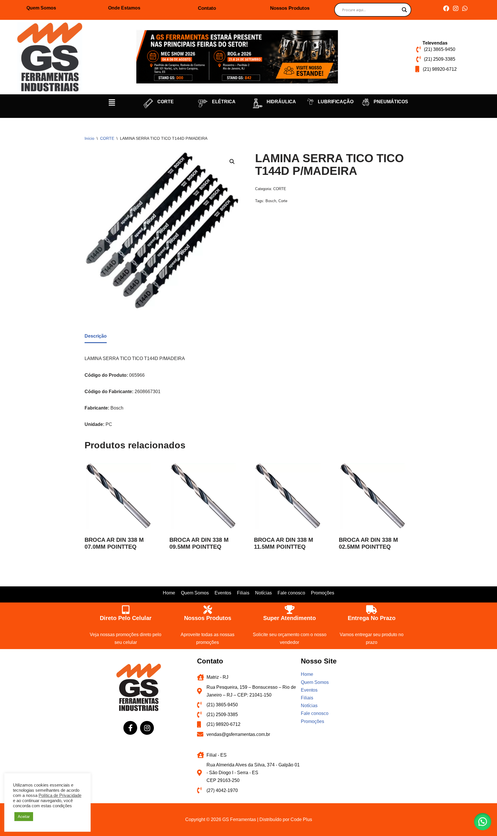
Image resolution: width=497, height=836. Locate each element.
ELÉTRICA (224, 101)
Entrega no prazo (371, 618)
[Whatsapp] (465, 8)
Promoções (322, 592)
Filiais (243, 592)
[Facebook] (446, 8)
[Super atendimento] (289, 609)
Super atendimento (289, 618)
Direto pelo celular (126, 618)
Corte (282, 201)
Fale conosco (291, 592)
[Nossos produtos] (207, 609)
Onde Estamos (124, 7)
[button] (112, 102)
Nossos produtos (207, 618)
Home (169, 592)
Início (89, 138)
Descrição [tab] (96, 336)
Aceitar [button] (24, 816)
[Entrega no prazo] (371, 609)
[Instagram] (455, 8)
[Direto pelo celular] (125, 609)
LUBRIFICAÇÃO (335, 101)
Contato (207, 8)
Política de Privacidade (60, 795)
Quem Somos (41, 7)
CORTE (165, 101)
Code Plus (301, 819)
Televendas (435, 43)
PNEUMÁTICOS (391, 101)
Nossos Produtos (289, 8)
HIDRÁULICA (281, 101)
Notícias (263, 592)
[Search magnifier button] (404, 10)
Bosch (270, 201)
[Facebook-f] (130, 728)
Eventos (223, 592)
